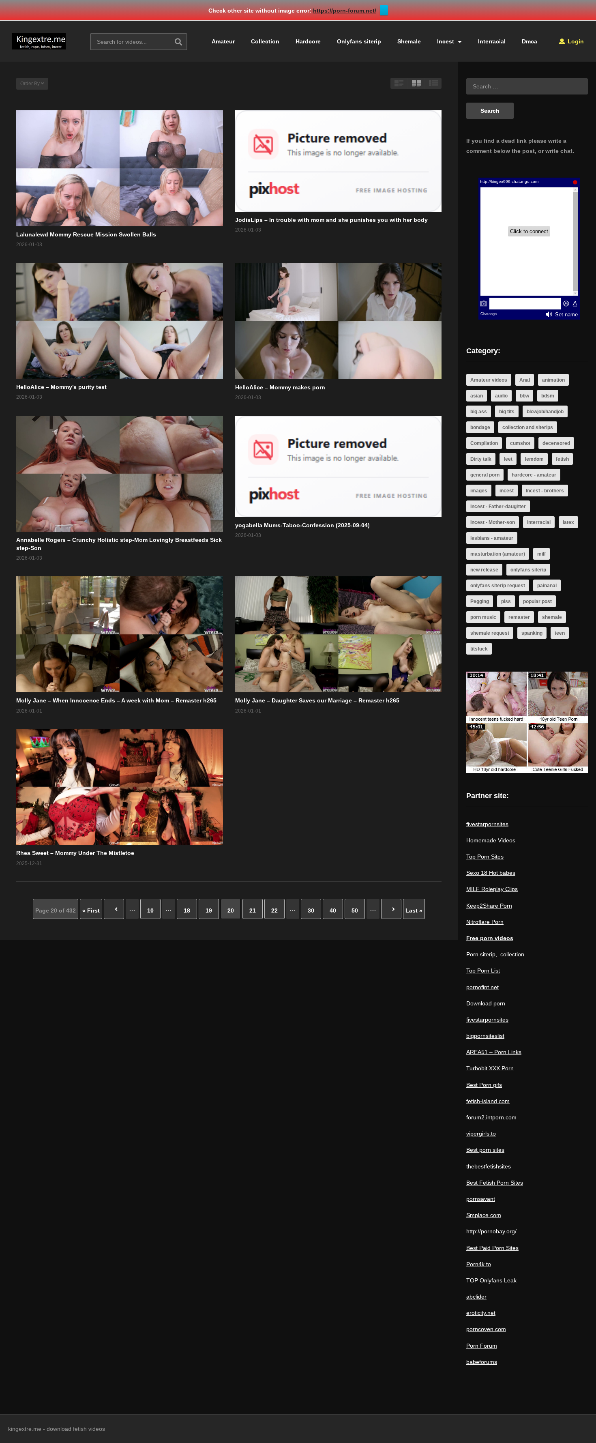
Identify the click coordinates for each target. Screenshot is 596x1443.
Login (575, 41)
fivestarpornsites (487, 824)
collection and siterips (527, 427)
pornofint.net (482, 987)
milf (541, 554)
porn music (483, 617)
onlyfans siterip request (497, 585)
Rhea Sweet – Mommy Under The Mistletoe (75, 853)
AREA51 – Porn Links (493, 1052)
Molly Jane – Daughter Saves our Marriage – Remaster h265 (317, 700)
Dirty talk (480, 459)
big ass (478, 411)
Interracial (492, 41)
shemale (552, 617)
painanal (547, 585)
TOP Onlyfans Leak (491, 1280)
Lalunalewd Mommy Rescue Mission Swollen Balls (86, 234)
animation (553, 380)
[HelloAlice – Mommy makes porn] (338, 321)
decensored (556, 443)
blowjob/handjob (545, 411)
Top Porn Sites (485, 856)
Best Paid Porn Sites (492, 1248)
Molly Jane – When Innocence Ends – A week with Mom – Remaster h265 (116, 700)
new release (484, 570)
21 (252, 910)
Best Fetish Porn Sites (494, 1182)
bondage (480, 427)
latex (568, 522)
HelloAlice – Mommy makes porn (280, 387)
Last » (413, 910)
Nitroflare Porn (485, 922)
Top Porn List (483, 970)
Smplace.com (483, 1215)
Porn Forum (481, 1345)
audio (501, 396)
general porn (485, 475)
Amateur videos (488, 380)
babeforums (481, 1362)
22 (274, 910)
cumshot (520, 443)
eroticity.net (480, 1313)
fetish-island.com (488, 1101)
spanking (531, 633)
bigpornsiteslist (485, 1036)
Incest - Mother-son (492, 522)
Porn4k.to (478, 1264)
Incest (446, 41)
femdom (534, 459)
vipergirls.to (481, 1133)
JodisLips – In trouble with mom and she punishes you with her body (331, 220)
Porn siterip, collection (495, 954)
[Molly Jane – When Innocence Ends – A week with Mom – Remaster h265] (119, 634)
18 (187, 910)
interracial (539, 522)
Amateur (223, 41)
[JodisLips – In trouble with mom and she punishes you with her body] (338, 161)
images (478, 491)
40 (333, 910)
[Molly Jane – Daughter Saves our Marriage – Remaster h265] (338, 634)
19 (209, 910)
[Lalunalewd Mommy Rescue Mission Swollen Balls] (119, 168)
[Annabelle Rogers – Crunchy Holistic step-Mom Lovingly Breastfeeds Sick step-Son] (119, 474)
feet (508, 459)
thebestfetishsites (488, 1166)
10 (150, 910)
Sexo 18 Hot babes (490, 873)
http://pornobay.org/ (491, 1231)
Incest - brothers (545, 491)
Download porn (485, 1003)
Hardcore (308, 41)
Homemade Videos (490, 840)
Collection (265, 41)
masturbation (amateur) (497, 554)
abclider (476, 1296)
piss (506, 601)
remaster (519, 617)
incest (507, 491)
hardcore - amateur (534, 475)
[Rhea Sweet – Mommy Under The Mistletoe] (119, 787)
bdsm (547, 396)
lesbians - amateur (491, 538)
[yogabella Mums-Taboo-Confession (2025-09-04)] (338, 466)
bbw (524, 396)
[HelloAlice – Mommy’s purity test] (119, 321)
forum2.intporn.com (491, 1117)
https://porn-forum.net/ (344, 10)
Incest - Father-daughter (498, 506)
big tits (507, 411)
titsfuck (479, 649)
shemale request (489, 633)
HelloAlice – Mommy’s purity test (61, 387)
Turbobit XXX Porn (490, 1068)
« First (91, 910)
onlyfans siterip (528, 570)
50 (355, 910)
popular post (537, 601)
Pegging (479, 601)
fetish (562, 459)
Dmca (529, 41)
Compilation (484, 443)
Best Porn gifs (484, 1085)
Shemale (409, 41)
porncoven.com (486, 1329)
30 (311, 910)
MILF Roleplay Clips (492, 889)
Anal (524, 380)
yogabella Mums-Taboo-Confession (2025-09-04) (302, 525)
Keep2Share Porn (489, 905)
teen (560, 633)
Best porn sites (485, 1150)
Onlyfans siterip (359, 41)
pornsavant (480, 1199)
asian (476, 396)
